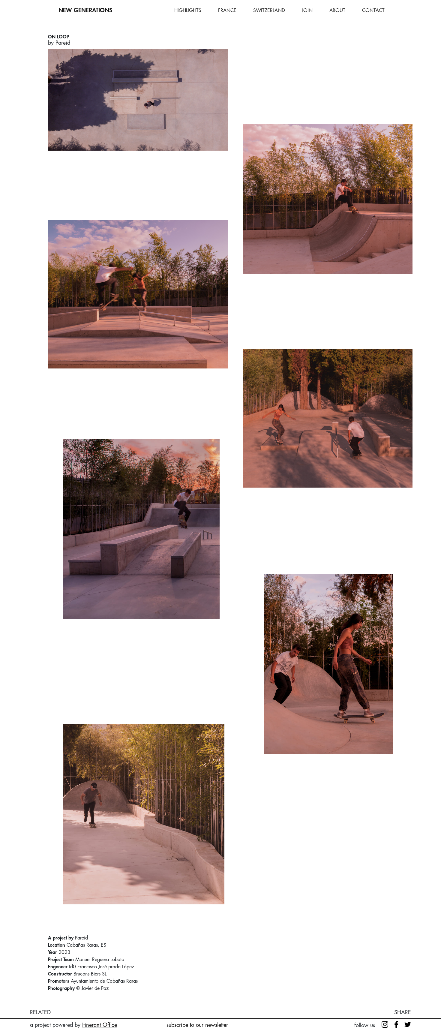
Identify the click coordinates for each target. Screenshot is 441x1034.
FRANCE (227, 10)
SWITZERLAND (269, 10)
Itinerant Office (99, 1025)
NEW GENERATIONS (85, 10)
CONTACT (373, 10)
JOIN (307, 10)
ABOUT (337, 10)
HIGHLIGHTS (187, 10)
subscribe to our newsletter (197, 1025)
